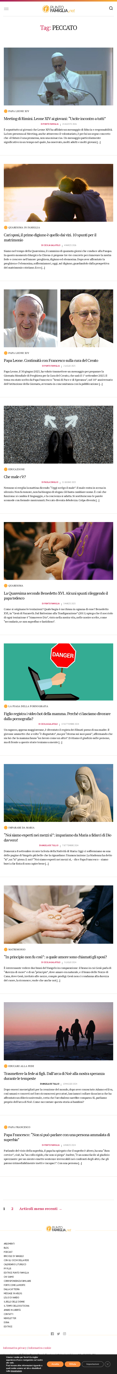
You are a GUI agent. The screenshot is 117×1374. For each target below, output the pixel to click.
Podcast (8, 1251)
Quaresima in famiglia (24, 227)
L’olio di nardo (11, 1297)
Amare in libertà (12, 1309)
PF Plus (7, 1268)
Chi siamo (9, 1276)
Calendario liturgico (15, 1264)
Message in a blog (13, 1293)
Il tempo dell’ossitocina (16, 1305)
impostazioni (16, 1371)
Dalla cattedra (12, 1289)
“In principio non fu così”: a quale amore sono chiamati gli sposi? (55, 956)
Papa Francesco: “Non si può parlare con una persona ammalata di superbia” (57, 1137)
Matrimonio (17, 949)
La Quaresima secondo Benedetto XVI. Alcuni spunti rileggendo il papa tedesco (56, 595)
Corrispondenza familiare (17, 1280)
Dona (6, 1322)
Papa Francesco (19, 1127)
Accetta (55, 1364)
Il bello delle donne (14, 1301)
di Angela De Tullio (48, 845)
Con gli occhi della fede (16, 1260)
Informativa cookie (39, 1348)
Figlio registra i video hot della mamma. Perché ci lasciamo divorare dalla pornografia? (57, 716)
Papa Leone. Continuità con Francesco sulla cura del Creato (51, 360)
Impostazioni (92, 1364)
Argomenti (9, 1243)
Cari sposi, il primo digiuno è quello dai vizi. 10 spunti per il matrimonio (50, 237)
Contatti (8, 1314)
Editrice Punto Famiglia (16, 1272)
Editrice (8, 1326)
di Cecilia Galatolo (50, 245)
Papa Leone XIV (18, 111)
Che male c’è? (15, 476)
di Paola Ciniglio (50, 482)
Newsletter (10, 1318)
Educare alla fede (21, 1066)
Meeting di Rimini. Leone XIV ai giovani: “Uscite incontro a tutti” (55, 118)
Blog (6, 1247)
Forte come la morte (14, 1285)
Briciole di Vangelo (14, 1256)
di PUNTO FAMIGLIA (49, 124)
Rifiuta (72, 1364)
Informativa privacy (15, 1348)
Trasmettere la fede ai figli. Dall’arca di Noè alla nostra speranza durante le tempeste (54, 1076)
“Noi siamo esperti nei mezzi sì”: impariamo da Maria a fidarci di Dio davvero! (57, 837)
